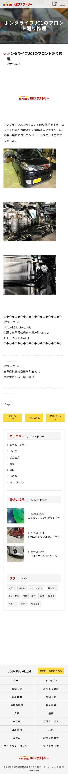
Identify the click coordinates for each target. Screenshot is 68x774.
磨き (25, 596)
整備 (12, 470)
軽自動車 (35, 603)
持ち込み (52, 588)
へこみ (13, 476)
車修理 (22, 588)
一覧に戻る (34, 417)
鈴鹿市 (11, 588)
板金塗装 (14, 457)
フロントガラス (36, 588)
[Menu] (62, 4)
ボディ (24, 603)
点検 (12, 463)
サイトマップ (51, 746)
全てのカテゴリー (19, 445)
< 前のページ (12, 417)
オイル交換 (13, 596)
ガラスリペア (17, 482)
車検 (42, 596)
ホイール (12, 603)
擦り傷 (51, 596)
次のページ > (55, 417)
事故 (33, 596)
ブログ (6, 404)
